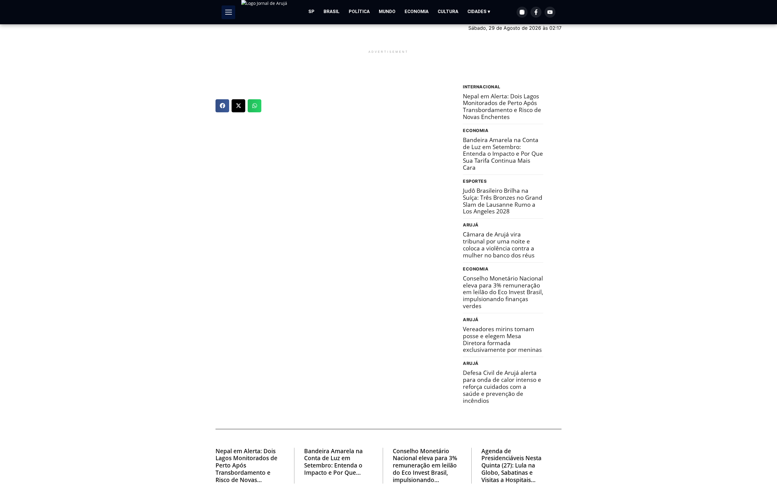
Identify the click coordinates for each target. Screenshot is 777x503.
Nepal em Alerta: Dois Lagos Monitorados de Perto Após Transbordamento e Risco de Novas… (246, 466)
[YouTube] (550, 12)
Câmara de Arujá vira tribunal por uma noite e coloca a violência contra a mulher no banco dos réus (498, 245)
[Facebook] (536, 12)
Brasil (332, 11)
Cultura (448, 11)
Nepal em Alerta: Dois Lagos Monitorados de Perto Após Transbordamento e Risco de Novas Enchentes (502, 107)
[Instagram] (522, 12)
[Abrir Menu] (228, 12)
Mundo (387, 11)
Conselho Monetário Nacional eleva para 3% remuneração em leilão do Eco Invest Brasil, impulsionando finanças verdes (503, 292)
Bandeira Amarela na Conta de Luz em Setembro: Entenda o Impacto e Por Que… (333, 462)
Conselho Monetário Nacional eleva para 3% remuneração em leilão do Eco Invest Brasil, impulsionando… (425, 466)
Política (359, 11)
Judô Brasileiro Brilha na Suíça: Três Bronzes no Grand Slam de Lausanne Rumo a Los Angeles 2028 (502, 201)
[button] (222, 105)
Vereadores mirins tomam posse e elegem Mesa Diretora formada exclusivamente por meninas (502, 339)
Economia (417, 11)
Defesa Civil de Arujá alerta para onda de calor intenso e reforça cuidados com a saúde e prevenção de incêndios (502, 386)
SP (311, 11)
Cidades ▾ (478, 11)
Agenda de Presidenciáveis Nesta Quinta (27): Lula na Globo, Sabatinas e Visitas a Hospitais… (511, 466)
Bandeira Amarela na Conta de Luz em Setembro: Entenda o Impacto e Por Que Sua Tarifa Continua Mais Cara (503, 154)
